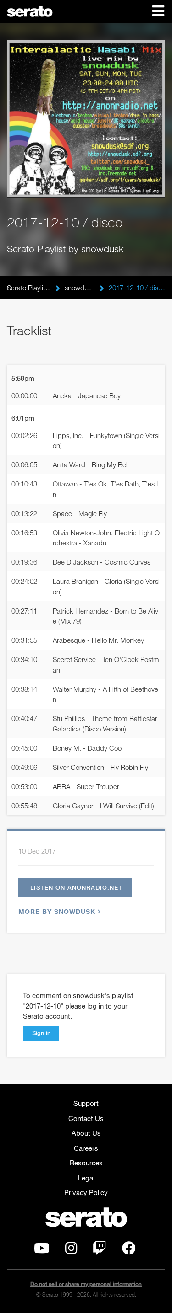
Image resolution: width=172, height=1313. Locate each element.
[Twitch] (99, 1250)
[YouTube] (42, 1250)
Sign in (41, 1032)
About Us (86, 1133)
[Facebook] (129, 1250)
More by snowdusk (56, 911)
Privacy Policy (86, 1192)
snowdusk (80, 287)
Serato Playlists (29, 287)
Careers (86, 1148)
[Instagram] (71, 1250)
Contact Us (86, 1118)
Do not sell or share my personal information (86, 1284)
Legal (86, 1178)
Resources (86, 1162)
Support (86, 1103)
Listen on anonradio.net (76, 887)
